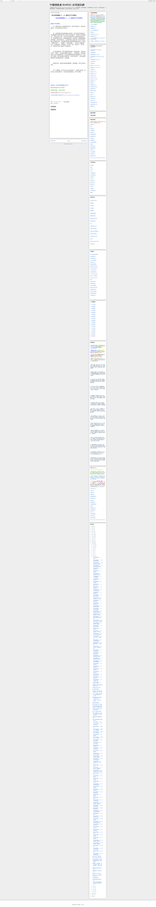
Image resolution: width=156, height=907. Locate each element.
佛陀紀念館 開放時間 (94, 231)
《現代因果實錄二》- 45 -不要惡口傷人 (97, 680)
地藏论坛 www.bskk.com (95, 65)
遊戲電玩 (92, 165)
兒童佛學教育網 (93, 142)
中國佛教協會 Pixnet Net (95, 59)
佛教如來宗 (92, 132)
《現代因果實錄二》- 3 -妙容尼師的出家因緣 (97, 563)
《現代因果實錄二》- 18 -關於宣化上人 (97, 604)
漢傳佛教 (92, 128)
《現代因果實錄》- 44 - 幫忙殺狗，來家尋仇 (97, 843)
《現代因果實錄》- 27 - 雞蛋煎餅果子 (97, 792)
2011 (93, 539)
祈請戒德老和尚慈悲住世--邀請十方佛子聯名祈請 (97, 707)
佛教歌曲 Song (93, 75)
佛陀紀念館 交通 (93, 200)
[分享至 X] (66, 101)
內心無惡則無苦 (95, 689)
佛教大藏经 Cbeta (93, 104)
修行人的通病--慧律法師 (97, 857)
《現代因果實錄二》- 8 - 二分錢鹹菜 (97, 577)
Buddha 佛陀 (100, 486)
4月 (93, 886)
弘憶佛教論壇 (92, 173)
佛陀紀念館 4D (93, 220)
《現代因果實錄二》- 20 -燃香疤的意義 (97, 609)
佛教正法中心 (92, 100)
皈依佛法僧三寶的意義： (97, 856)
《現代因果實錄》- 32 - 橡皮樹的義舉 (97, 806)
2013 (93, 536)
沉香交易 (100, 475)
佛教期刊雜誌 (92, 146)
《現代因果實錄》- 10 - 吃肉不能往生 (97, 748)
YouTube (93, 273)
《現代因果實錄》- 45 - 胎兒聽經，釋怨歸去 (97, 841)
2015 (93, 532)
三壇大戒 (92, 490)
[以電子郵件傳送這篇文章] (64, 101)
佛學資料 (92, 124)
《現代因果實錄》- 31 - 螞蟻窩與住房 (97, 808)
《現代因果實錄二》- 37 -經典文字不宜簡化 (97, 659)
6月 (93, 554)
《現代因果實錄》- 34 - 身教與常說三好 (97, 817)
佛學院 (91, 144)
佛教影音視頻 (92, 136)
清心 (91, 223)
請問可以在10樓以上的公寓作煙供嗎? (97, 709)
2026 (93, 526)
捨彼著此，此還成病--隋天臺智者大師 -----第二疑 (97, 691)
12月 (94, 544)
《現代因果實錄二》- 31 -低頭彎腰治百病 (97, 640)
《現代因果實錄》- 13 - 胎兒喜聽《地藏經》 (97, 756)
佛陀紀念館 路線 (93, 233)
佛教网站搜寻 (92, 88)
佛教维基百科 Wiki (93, 86)
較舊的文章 (84, 140)
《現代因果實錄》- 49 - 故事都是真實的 (97, 854)
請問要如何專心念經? (96, 687)
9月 (93, 549)
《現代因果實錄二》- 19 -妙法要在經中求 (97, 606)
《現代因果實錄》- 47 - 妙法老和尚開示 (97, 849)
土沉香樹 (98, 478)
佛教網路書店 (92, 148)
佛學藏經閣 (92, 140)
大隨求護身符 (92, 190)
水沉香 (92, 475)
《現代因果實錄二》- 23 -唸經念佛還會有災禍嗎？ (97, 617)
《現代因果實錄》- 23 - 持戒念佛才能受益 (97, 784)
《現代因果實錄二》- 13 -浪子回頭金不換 (97, 590)
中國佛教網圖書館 (99, 18)
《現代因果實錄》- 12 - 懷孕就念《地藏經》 (97, 754)
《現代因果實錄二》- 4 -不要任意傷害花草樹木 (97, 566)
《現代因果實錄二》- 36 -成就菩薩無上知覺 (97, 656)
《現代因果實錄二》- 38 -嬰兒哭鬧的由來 (97, 661)
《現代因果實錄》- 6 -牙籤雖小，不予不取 (97, 738)
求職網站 (92, 32)
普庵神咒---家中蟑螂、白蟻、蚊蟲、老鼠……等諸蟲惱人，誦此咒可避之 (97, 865)
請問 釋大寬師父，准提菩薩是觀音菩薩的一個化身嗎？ (97, 860)
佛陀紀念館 (92, 182)
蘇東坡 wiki (92, 184)
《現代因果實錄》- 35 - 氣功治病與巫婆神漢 (97, 822)
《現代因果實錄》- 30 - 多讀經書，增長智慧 (97, 803)
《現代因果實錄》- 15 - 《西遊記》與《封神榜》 (96, 762)
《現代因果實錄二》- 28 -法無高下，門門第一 (97, 631)
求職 (91, 36)
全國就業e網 (92, 28)
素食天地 (92, 511)
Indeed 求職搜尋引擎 (94, 30)
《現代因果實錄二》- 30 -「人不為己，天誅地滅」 (97, 637)
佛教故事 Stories (93, 73)
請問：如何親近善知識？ (97, 711)
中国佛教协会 (92, 61)
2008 (93, 893)
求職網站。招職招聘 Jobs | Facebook (97, 41)
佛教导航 (92, 82)
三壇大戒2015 (93, 488)
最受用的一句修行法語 (96, 873)
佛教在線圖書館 (96, 17)
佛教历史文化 (92, 96)
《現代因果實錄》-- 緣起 (97, 722)
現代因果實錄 (55, 103)
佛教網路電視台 (93, 134)
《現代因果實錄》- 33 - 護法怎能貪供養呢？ (97, 811)
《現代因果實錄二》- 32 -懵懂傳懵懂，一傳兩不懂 (97, 643)
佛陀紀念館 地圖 (93, 228)
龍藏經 (91, 192)
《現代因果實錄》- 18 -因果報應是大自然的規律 (97, 771)
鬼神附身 (92, 188)
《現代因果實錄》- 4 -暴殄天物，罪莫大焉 (97, 732)
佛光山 (91, 238)
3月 (93, 887)
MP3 (92, 318)
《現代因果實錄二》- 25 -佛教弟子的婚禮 (97, 623)
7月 (93, 552)
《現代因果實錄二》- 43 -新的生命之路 (97, 675)
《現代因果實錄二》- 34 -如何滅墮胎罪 (97, 651)
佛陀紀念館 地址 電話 (94, 241)
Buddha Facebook (93, 277)
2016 (93, 531)
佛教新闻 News (93, 84)
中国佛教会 (92, 63)
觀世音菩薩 (92, 180)
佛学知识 (92, 92)
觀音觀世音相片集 (93, 218)
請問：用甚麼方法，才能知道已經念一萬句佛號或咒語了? (97, 714)
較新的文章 (53, 140)
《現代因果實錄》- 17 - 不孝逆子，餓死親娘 (97, 768)
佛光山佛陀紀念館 (93, 236)
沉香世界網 (94, 479)
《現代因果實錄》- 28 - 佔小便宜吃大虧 (97, 800)
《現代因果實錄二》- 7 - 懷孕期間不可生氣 (97, 574)
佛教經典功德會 (93, 293)
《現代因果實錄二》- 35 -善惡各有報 (97, 653)
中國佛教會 (92, 130)
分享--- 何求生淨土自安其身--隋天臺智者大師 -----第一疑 (97, 694)
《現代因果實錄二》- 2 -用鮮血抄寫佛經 (97, 561)
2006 (93, 896)
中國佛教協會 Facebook (95, 54)
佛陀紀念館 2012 (93, 226)
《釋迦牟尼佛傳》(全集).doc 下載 (96, 683)
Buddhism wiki (93, 348)
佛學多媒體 (101, 17)
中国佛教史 (92, 69)
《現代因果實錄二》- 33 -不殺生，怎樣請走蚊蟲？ (97, 647)
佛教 (91, 126)
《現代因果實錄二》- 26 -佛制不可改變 (97, 626)
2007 (93, 894)
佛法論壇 (92, 138)
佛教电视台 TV (93, 80)
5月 (93, 555)
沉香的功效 (96, 475)
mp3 (93, 268)
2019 (93, 529)
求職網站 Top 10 (93, 26)
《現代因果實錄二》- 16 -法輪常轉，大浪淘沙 (97, 598)
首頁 (69, 140)
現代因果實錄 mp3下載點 (97, 704)
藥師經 (91, 17)
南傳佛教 (92, 208)
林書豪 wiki (92, 492)
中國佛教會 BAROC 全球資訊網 (67, 4)
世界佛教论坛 (92, 98)
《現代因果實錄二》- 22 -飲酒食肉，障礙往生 (97, 614)
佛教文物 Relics (93, 77)
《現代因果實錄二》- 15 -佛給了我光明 (97, 595)
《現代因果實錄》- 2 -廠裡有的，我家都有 (97, 730)
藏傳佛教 (92, 210)
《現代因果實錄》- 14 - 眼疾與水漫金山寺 (97, 759)
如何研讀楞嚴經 (95, 877)
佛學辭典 (92, 203)
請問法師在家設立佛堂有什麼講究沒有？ (97, 698)
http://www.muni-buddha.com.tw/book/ (97, 157)
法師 (91, 171)
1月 (93, 891)
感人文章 (92, 178)
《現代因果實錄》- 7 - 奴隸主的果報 (97, 740)
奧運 (91, 167)
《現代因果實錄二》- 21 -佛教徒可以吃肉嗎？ (97, 612)
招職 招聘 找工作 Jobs (94, 34)
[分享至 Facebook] (67, 101)
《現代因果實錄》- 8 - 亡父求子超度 (97, 743)
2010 (93, 541)
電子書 (91, 169)
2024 (93, 527)
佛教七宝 (92, 94)
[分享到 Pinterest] (68, 101)
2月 (93, 889)
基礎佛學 (92, 176)
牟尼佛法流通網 (93, 291)
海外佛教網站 (92, 151)
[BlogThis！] (65, 101)
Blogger (82, 904)
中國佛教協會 (92, 52)
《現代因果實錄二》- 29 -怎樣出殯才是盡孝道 (97, 634)
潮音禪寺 (92, 485)
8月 (93, 550)
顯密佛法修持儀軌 (95, 702)
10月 (94, 547)
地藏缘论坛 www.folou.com (95, 67)
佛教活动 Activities (93, 78)
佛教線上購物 (92, 155)
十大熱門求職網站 (93, 24)
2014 (93, 534)
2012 (93, 537)
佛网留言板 (92, 106)
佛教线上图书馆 (93, 90)
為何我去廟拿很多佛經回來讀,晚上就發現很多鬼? (97, 883)
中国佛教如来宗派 (93, 102)
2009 (93, 542)
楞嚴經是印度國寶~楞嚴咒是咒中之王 (97, 685)
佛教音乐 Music (93, 71)
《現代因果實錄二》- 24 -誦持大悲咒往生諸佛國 (97, 621)
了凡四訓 (103, 15)
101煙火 (91, 186)
